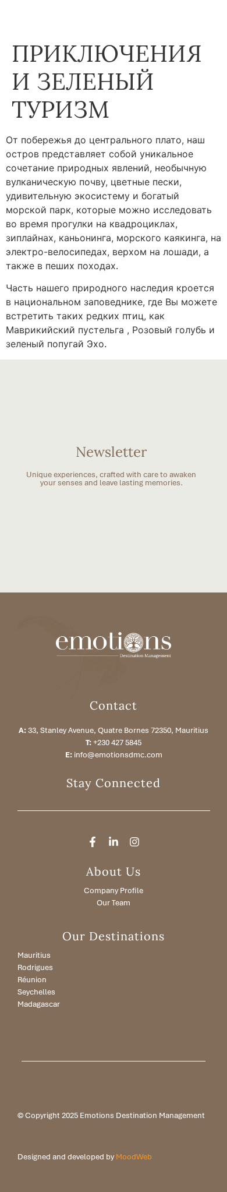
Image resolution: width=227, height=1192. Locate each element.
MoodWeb (134, 1157)
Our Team (113, 903)
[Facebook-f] (92, 841)
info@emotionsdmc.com (118, 755)
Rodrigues (35, 967)
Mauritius (34, 955)
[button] (175, 17)
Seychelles (36, 992)
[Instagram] (134, 841)
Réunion (32, 980)
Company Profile (113, 890)
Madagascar (38, 1004)
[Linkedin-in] (113, 841)
